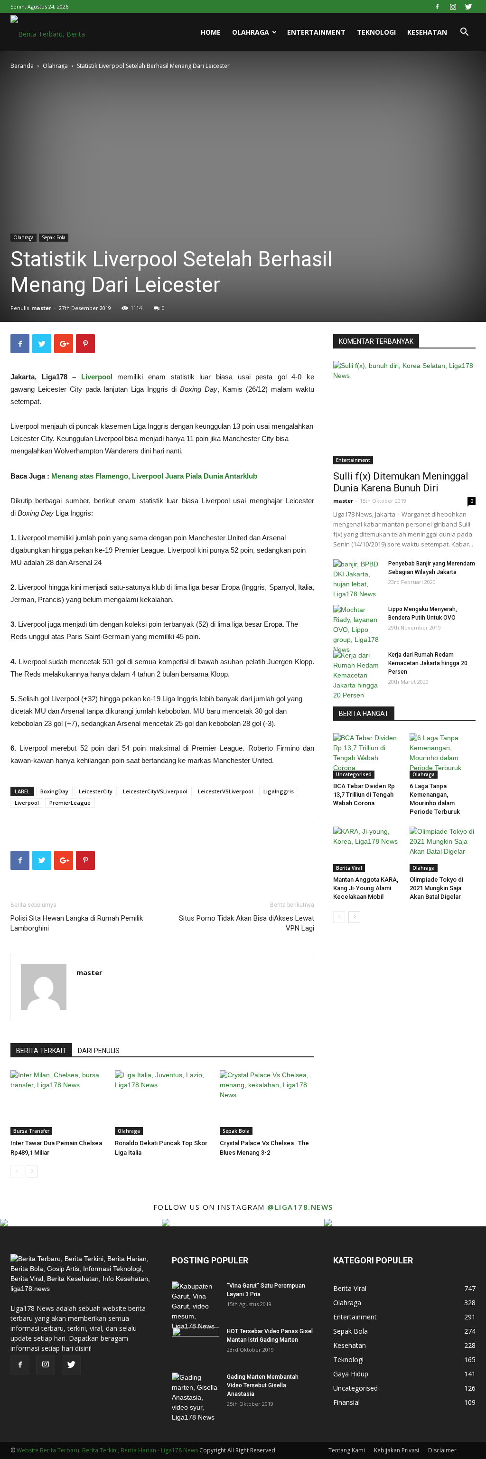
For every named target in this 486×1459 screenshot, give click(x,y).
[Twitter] (468, 6)
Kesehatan (427, 32)
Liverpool (96, 377)
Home (211, 32)
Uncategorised (354, 774)
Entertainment (316, 32)
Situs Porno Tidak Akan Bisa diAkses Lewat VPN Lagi (246, 923)
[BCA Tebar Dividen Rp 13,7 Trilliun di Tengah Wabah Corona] (366, 756)
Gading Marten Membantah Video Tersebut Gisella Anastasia (263, 1385)
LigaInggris (278, 791)
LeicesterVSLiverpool (225, 791)
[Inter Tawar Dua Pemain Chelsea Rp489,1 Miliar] (57, 1102)
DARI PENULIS (99, 1050)
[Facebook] (437, 6)
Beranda (22, 66)
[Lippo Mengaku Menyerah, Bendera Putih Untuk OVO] (357, 630)
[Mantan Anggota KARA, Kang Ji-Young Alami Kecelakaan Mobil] (366, 849)
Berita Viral (349, 868)
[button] (464, 33)
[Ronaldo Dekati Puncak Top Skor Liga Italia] (162, 1102)
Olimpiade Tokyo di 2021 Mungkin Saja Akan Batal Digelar (436, 888)
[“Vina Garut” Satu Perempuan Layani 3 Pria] (195, 1306)
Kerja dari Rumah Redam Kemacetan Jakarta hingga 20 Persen (427, 663)
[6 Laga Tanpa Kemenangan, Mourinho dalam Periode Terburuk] (443, 756)
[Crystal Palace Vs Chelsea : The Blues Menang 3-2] (267, 1102)
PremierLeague (70, 802)
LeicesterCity (95, 791)
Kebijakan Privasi (396, 1450)
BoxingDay (54, 791)
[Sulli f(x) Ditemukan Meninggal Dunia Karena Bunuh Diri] (404, 412)
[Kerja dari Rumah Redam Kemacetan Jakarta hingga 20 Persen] (357, 675)
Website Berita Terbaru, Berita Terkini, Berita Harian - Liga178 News (107, 1450)
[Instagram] (453, 6)
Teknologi (376, 32)
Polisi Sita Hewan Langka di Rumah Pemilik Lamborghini (76, 923)
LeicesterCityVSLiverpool (155, 791)
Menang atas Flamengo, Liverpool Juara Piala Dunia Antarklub (154, 476)
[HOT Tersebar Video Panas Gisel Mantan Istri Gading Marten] (195, 1343)
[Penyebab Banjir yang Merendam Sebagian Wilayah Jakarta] (357, 579)
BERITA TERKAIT (41, 1050)
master (41, 307)
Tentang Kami (346, 1450)
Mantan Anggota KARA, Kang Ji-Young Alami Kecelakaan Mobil (365, 888)
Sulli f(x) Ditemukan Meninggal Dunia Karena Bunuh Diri (400, 482)
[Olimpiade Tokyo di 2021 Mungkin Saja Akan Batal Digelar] (443, 849)
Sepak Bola (53, 237)
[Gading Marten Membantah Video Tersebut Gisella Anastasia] (195, 1397)
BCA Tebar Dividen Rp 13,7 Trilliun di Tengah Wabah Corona (364, 794)
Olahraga (250, 32)
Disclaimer (442, 1450)
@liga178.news (300, 1207)
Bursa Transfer (31, 1131)
